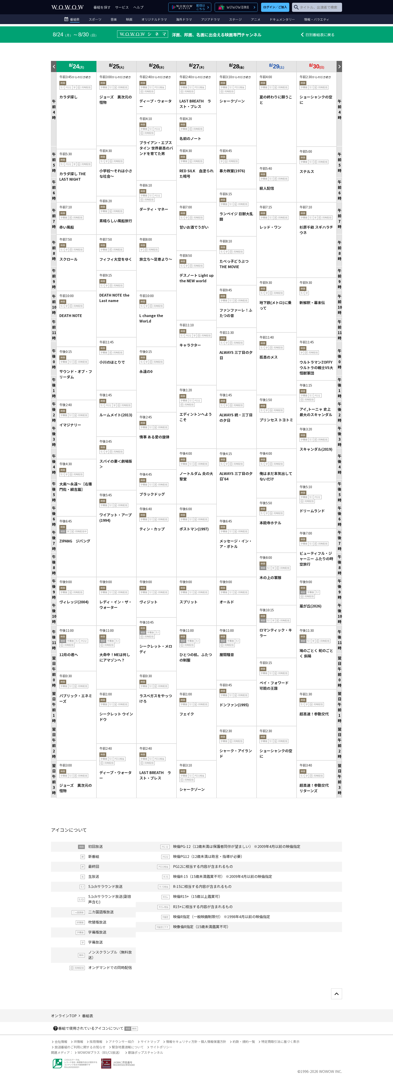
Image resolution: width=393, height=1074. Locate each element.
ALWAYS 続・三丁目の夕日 (236, 417)
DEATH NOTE (70, 315)
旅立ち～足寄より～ (155, 259)
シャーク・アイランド (235, 753)
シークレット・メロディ (155, 648)
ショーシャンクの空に (316, 99)
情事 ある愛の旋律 (154, 437)
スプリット (188, 601)
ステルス (307, 171)
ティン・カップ (152, 529)
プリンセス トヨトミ (276, 419)
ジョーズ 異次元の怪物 (115, 99)
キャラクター (190, 345)
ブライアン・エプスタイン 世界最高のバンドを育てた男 (156, 148)
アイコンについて (69, 830)
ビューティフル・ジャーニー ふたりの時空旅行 (316, 558)
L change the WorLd (151, 318)
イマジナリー (70, 424)
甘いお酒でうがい (194, 227)
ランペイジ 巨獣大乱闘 (236, 216)
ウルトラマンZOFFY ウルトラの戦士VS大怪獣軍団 (316, 367)
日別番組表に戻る (320, 34)
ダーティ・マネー (153, 209)
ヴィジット (148, 601)
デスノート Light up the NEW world (196, 277)
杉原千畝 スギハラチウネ (316, 229)
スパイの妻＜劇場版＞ (115, 463)
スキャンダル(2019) (316, 449)
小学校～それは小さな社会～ (115, 173)
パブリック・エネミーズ (75, 698)
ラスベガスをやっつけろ (155, 698)
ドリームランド (312, 510)
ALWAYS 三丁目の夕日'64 (236, 476)
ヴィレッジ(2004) (74, 601)
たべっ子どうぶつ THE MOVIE (234, 263)
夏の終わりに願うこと (275, 99)
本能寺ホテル (270, 522)
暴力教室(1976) (232, 170)
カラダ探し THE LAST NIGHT (72, 176)
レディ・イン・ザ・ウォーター (115, 604)
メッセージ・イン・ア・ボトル (235, 543)
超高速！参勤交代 (314, 714)
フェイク (186, 714)
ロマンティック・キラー (275, 632)
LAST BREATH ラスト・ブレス (195, 103)
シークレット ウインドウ (116, 716)
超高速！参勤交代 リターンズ (316, 787)
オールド (226, 601)
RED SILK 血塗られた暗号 (196, 173)
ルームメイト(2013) (115, 414)
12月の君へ (68, 654)
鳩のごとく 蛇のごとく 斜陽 (316, 653)
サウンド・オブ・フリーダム (75, 374)
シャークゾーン (232, 101)
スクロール (68, 259)
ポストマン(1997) (194, 529)
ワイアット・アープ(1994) (115, 517)
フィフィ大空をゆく (115, 259)
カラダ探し (68, 97)
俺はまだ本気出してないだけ (275, 476)
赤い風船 (66, 227)
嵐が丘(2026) (311, 606)
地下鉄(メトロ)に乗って (275, 305)
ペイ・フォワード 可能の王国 (275, 685)
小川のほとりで (112, 362)
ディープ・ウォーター (155, 103)
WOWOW (67, 7)
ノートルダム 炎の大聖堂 (196, 476)
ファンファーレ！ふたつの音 (235, 312)
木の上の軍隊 (270, 577)
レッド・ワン (270, 227)
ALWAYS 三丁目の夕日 (236, 355)
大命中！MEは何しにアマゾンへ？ (114, 657)
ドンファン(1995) (234, 704)
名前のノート (190, 138)
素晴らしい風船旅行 (115, 220)
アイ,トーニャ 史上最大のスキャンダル (316, 411)
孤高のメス (268, 357)
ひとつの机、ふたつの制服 (195, 657)
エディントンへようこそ (195, 416)
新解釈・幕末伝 (312, 302)
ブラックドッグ (152, 494)
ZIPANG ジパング (74, 541)
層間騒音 (226, 654)
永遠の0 (145, 371)
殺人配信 (266, 188)
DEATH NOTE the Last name (114, 297)
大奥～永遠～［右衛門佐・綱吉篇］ (75, 486)
